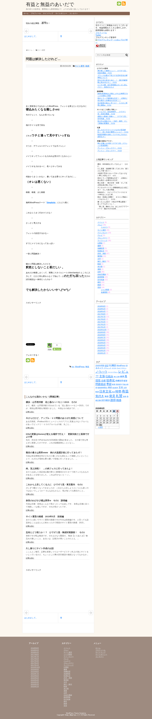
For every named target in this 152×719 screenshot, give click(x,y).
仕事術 (99, 243)
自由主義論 (101, 274)
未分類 (99, 266)
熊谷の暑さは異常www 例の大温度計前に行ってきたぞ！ (54, 452)
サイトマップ (48, 13)
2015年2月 (101, 350)
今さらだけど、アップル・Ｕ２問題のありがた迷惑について (55, 418)
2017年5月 (101, 319)
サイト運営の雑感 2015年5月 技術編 (45, 516)
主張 (102, 376)
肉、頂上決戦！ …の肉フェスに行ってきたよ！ (49, 468)
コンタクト (73, 13)
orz (72, 367)
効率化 (110, 380)
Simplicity (51, 203)
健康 (99, 246)
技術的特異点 (102, 388)
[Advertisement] (58, 86)
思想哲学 (119, 384)
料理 (97, 392)
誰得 (113, 400)
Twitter (98, 35)
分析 (103, 380)
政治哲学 (115, 388)
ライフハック (102, 240)
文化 (121, 387)
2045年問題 (99, 365)
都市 (99, 282)
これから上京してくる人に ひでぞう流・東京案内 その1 (54, 484)
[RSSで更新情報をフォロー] (124, 4)
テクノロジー (102, 233)
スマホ (114, 368)
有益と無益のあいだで (50, 4)
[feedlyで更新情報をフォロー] (119, 4)
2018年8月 (101, 306)
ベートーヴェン (113, 372)
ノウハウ (101, 371)
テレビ (99, 235)
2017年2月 (101, 324)
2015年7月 (101, 337)
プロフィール (36, 13)
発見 (112, 396)
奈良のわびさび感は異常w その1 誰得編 (46, 500)
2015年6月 (101, 340)
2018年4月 (101, 311)
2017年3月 (101, 322)
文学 (99, 259)
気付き (99, 396)
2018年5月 (101, 309)
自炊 (124, 396)
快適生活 (100, 251)
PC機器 (112, 365)
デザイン (123, 368)
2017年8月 (101, 314)
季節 (109, 384)
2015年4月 (101, 345)
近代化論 (100, 280)
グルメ (99, 225)
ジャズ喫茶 (105, 290)
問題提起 (100, 384)
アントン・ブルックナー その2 (109, 151)
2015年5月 (101, 343)
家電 (113, 384)
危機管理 (100, 248)
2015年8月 (101, 335)
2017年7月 (101, 317)
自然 (99, 272)
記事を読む (30, 412)
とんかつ (104, 227)
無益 (87, 367)
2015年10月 (102, 330)
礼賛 (119, 396)
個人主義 (117, 376)
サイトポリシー (61, 13)
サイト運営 (79, 66)
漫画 (99, 269)
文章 (125, 388)
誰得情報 (100, 277)
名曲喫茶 (104, 292)
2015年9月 (101, 332)
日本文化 (105, 391)
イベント (100, 222)
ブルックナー (102, 238)
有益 (125, 391)
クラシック (107, 368)
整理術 (99, 256)
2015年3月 (101, 348)
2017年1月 (101, 327)
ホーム (26, 13)
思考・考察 (101, 253)
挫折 (110, 387)
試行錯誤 (105, 400)
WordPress (79, 367)
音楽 (99, 287)
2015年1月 (101, 353)
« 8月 (100, 427)
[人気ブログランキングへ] (100, 47)
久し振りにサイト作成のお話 (40, 548)
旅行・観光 (101, 261)
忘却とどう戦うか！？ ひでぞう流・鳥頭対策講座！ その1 (55, 532)
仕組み (109, 376)
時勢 (118, 391)
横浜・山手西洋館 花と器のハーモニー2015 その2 (51, 402)
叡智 (125, 381)
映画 (99, 264)
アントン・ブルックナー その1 (109, 148)
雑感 (87, 66)
